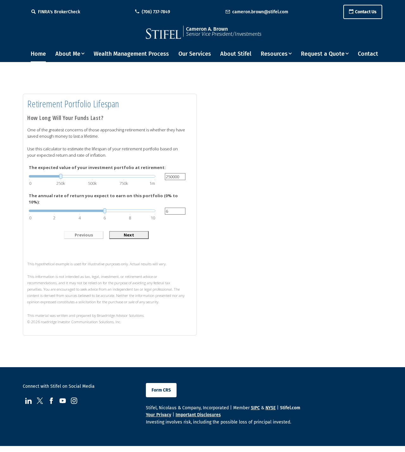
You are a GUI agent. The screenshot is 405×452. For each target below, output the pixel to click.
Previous (84, 235)
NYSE (270, 408)
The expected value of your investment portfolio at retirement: (97, 167)
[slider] (92, 176)
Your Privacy (158, 414)
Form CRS (161, 390)
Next (129, 235)
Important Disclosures (198, 414)
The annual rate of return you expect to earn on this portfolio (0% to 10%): (103, 199)
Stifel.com (290, 408)
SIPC (255, 408)
